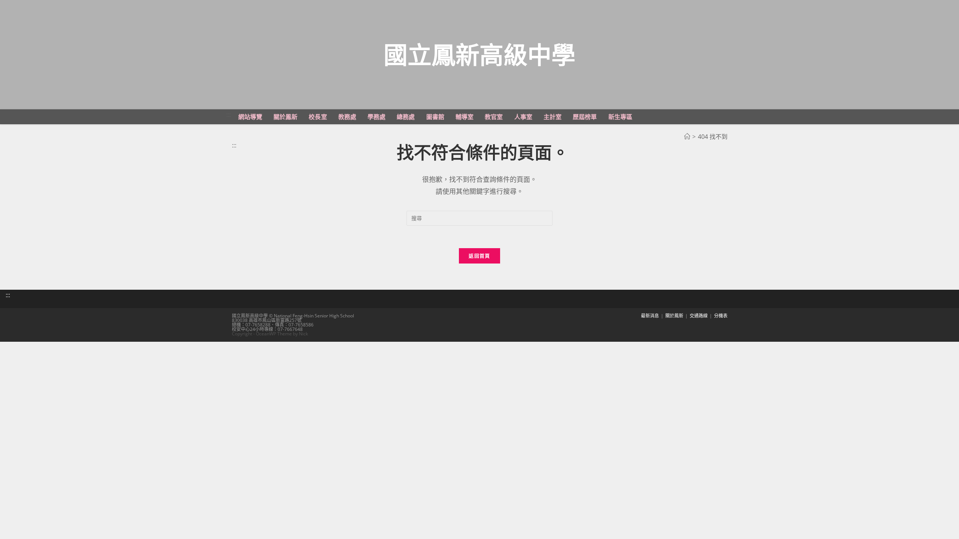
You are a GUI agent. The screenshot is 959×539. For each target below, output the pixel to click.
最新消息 (650, 316)
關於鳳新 (674, 316)
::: (228, 114)
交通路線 (699, 316)
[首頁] (687, 137)
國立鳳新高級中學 (479, 54)
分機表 (720, 316)
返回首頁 (479, 255)
